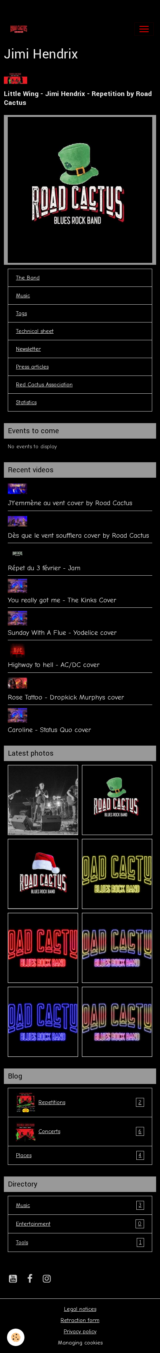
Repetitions (89, 1102)
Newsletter (28, 349)
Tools (78, 1242)
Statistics (26, 402)
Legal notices (80, 1309)
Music (23, 295)
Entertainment (78, 1223)
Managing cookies (80, 1342)
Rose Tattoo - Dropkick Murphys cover (66, 697)
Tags (21, 313)
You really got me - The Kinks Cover (62, 600)
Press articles (32, 367)
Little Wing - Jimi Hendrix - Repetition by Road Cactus (78, 98)
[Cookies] (15, 1337)
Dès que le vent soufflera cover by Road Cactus (78, 535)
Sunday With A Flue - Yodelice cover (62, 632)
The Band (28, 277)
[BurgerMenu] (144, 29)
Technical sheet (35, 331)
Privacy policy (80, 1331)
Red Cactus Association (44, 384)
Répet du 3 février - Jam (44, 568)
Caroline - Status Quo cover (49, 730)
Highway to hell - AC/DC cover (53, 665)
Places (78, 1155)
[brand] (20, 29)
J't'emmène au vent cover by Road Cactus (70, 503)
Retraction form (80, 1320)
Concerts (89, 1131)
